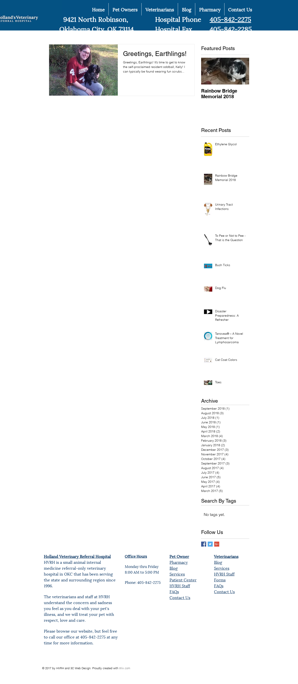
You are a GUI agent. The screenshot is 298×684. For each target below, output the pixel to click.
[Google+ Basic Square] (216, 544)
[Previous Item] (208, 71)
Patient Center (183, 580)
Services (177, 574)
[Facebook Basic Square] (203, 544)
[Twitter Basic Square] (210, 544)
